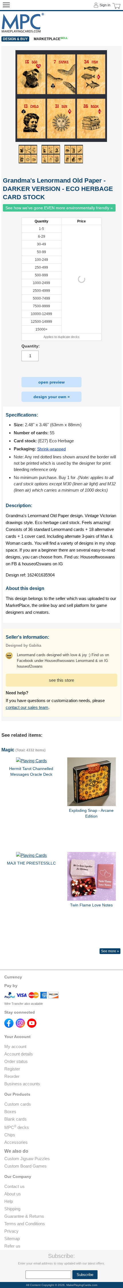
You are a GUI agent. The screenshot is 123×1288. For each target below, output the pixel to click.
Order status (16, 1061)
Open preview (51, 382)
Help (8, 1201)
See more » (110, 951)
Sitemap (12, 1238)
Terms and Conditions (24, 1223)
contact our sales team (27, 707)
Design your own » (51, 396)
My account (15, 1046)
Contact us (14, 1186)
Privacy (11, 1231)
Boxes (10, 1111)
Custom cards (17, 1104)
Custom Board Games (25, 1166)
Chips (9, 1134)
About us (12, 1193)
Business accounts (22, 1083)
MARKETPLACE (51, 39)
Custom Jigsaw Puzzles (27, 1158)
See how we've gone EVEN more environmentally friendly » (59, 208)
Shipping (12, 1208)
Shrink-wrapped (51, 449)
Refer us (12, 1246)
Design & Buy (15, 39)
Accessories (16, 1142)
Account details (18, 1053)
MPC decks (16, 1127)
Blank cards (15, 1119)
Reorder (11, 1076)
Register (12, 1068)
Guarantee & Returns (24, 1216)
